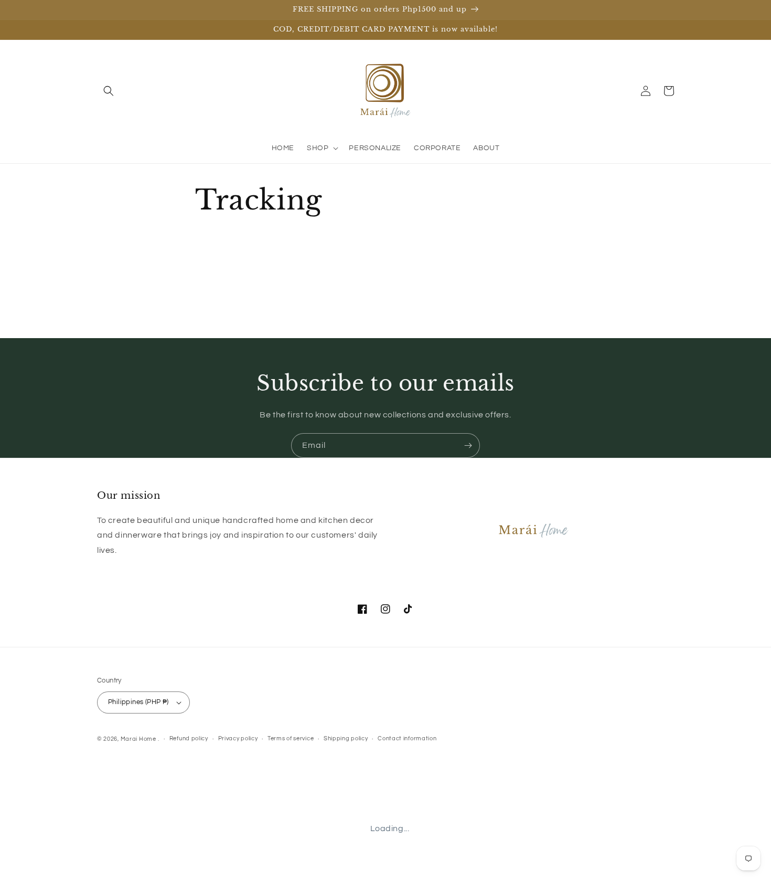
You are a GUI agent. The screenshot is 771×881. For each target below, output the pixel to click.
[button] (108, 90)
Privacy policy (238, 738)
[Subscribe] (467, 445)
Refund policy (188, 738)
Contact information (407, 738)
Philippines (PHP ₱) (138, 702)
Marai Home (138, 739)
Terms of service (290, 738)
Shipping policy (346, 738)
